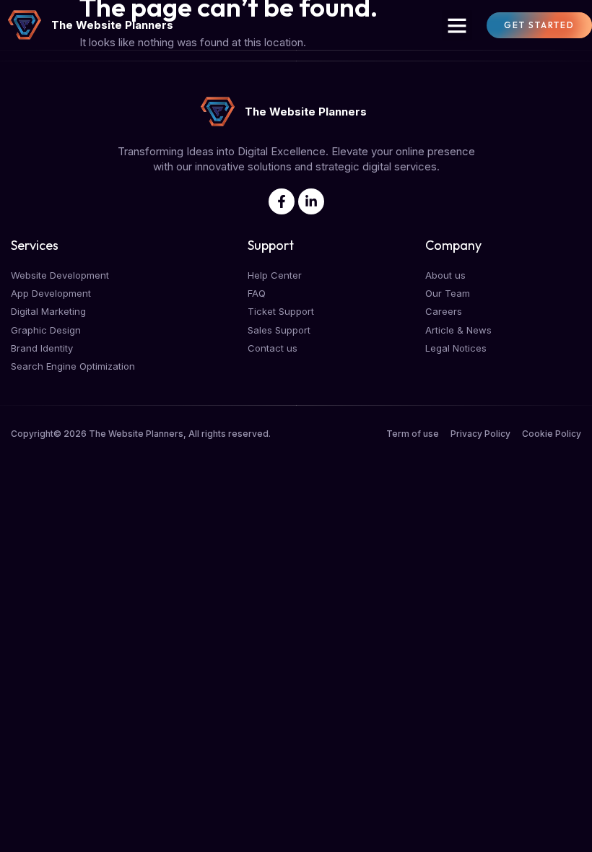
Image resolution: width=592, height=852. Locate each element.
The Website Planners (112, 25)
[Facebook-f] (282, 201)
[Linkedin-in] (311, 201)
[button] (457, 25)
